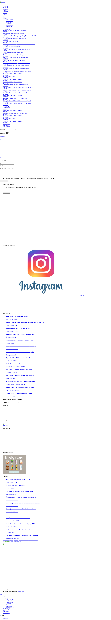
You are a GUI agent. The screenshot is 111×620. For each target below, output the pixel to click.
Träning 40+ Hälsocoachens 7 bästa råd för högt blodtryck (21, 346)
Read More (5, 425)
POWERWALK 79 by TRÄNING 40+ (12, 73)
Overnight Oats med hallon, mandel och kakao (18, 518)
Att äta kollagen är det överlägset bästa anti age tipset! (20, 387)
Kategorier (5, 18)
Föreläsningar (6, 126)
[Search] (0, 129)
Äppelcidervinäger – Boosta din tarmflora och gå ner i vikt (21, 497)
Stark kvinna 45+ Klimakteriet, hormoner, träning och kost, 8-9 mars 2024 (25, 322)
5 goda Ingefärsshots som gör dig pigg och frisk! (18, 479)
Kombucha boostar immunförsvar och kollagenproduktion (21, 523)
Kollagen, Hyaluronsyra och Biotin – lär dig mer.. (15, 30)
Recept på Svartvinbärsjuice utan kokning (13, 52)
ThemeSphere (21, 591)
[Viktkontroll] (6, 541)
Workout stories (10, 27)
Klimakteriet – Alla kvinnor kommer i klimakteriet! (19, 369)
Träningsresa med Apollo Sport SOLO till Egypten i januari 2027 (18, 87)
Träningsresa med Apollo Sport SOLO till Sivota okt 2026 (17, 90)
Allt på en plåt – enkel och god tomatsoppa (13, 54)
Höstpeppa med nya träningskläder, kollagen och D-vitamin (17, 71)
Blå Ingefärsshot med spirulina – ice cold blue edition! (19, 491)
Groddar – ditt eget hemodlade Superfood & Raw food (20, 529)
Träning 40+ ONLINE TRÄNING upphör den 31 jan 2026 (17, 101)
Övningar (8, 337)
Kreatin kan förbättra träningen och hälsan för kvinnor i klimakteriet (19, 44)
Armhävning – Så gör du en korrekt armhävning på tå (20, 352)
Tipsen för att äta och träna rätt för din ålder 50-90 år (20, 357)
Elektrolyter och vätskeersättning (11, 41)
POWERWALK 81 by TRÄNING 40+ (12, 95)
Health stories (9, 21)
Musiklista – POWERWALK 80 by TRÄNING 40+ (15, 98)
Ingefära (8, 494)
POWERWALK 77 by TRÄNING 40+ (12, 79)
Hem (4, 17)
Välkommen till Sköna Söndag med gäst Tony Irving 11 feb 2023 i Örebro (20, 36)
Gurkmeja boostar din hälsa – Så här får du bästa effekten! (21, 509)
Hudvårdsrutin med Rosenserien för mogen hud (14, 38)
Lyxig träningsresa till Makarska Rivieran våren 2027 (15, 84)
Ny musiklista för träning (9, 76)
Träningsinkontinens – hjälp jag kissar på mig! (18, 328)
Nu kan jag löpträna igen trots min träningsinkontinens (16, 68)
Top (1, 594)
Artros (7, 378)
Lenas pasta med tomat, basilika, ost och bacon (14, 60)
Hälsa (7, 343)
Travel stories (9, 26)
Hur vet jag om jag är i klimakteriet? (11, 46)
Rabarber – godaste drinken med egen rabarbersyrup (15, 57)
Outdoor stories (9, 25)
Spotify (4, 109)
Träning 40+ (6, 618)
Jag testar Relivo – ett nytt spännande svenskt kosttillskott (16, 49)
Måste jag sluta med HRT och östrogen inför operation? (16, 65)
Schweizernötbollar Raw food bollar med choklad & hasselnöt (22, 535)
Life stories (8, 23)
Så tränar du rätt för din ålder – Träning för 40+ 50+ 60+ (20, 381)
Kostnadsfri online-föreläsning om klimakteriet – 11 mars (16, 63)
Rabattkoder (6, 125)
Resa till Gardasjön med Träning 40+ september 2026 (15, 92)
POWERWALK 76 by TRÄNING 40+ (12, 82)
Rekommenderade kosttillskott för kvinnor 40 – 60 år (19, 340)
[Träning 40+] (3, 2)
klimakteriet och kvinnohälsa (13, 366)
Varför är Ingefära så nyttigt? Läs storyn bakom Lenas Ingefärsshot (23, 503)
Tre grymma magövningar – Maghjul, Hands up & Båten (20, 334)
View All (8, 29)
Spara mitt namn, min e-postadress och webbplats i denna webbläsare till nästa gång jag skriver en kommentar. (28, 178)
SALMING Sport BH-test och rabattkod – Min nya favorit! (17, 103)
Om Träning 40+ (7, 107)
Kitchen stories (9, 22)
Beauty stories (9, 19)
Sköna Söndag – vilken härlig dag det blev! (13, 33)
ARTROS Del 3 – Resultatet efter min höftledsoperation (20, 375)
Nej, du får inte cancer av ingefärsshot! (16, 485)
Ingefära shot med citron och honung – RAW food (19, 393)
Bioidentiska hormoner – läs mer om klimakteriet (18, 363)
